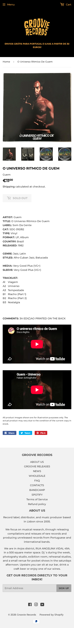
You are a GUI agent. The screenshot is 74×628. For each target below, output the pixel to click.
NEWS (37, 471)
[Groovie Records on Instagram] (36, 605)
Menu (11, 4)
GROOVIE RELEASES (37, 466)
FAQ (37, 480)
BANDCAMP (37, 490)
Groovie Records (26, 614)
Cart (68, 4)
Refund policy (37, 504)
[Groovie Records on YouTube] (42, 605)
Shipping (9, 186)
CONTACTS (37, 485)
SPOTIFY (37, 494)
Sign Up (64, 588)
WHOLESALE (37, 475)
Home (6, 61)
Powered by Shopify (51, 614)
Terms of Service (37, 499)
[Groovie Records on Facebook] (30, 605)
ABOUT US (37, 462)
